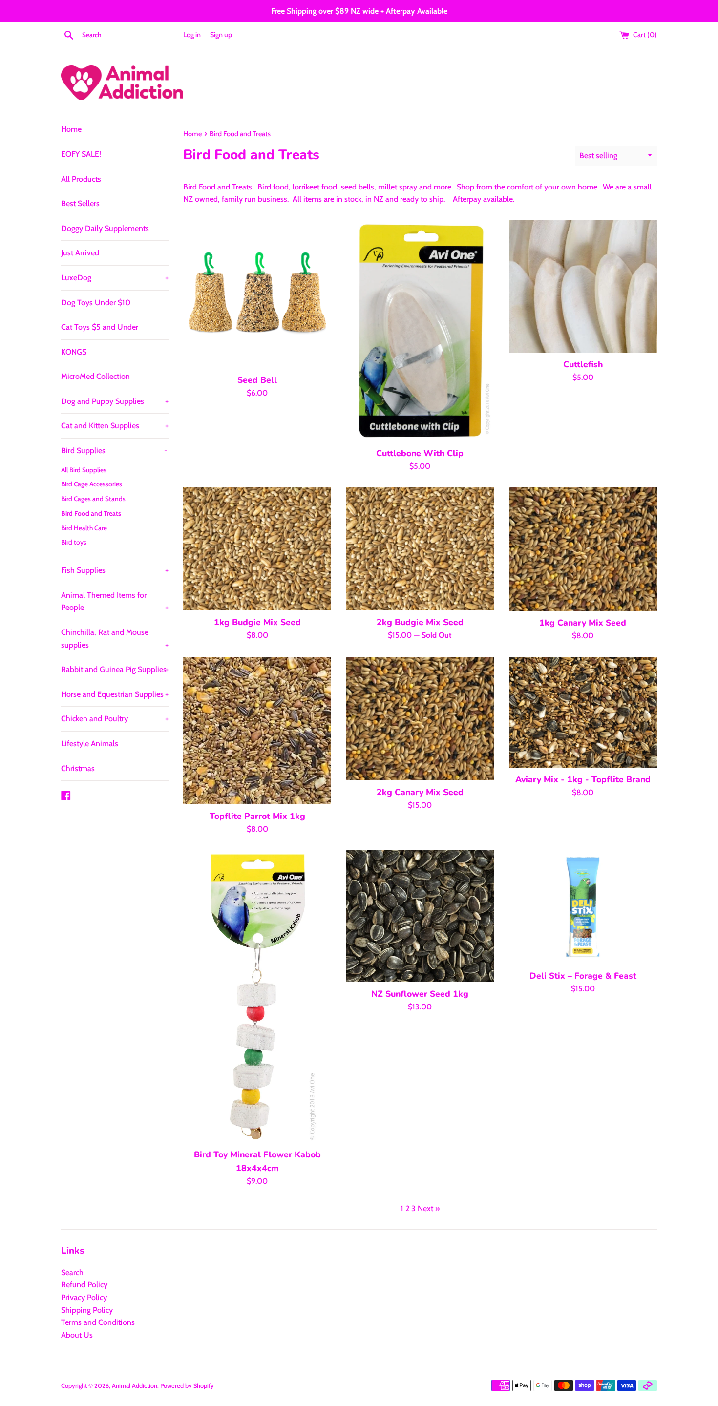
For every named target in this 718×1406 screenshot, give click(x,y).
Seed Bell (257, 380)
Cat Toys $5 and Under (99, 327)
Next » (429, 1208)
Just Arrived (80, 252)
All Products (81, 179)
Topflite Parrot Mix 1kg (257, 816)
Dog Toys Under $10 (95, 302)
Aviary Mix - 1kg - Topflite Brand (583, 779)
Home (71, 129)
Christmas (78, 768)
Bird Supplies (114, 450)
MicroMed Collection (95, 376)
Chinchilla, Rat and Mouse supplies (115, 639)
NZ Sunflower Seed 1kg (419, 994)
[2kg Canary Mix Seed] (420, 718)
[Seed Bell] (257, 294)
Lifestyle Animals (89, 743)
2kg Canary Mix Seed (420, 792)
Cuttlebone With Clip (420, 453)
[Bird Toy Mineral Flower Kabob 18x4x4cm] (257, 996)
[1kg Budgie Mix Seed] (257, 548)
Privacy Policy (84, 1297)
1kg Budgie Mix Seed (257, 622)
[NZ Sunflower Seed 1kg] (420, 916)
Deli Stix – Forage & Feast (582, 976)
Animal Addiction (134, 1385)
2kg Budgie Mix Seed (420, 622)
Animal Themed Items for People (115, 601)
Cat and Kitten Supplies (115, 425)
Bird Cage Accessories (91, 484)
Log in (192, 34)
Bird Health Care (84, 528)
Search (72, 1272)
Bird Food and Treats (91, 513)
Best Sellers (80, 203)
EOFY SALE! (81, 154)
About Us (77, 1335)
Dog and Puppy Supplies (115, 401)
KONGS (73, 352)
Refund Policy (84, 1284)
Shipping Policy (87, 1310)
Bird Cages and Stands (93, 499)
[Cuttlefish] (583, 286)
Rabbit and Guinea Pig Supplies (115, 669)
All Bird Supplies (83, 470)
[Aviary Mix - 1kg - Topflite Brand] (583, 712)
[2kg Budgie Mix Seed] (420, 548)
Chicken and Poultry (115, 718)
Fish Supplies (115, 570)
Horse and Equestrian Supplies (115, 694)
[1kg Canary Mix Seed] (583, 549)
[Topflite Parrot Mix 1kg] (257, 731)
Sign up (221, 34)
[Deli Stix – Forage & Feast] (583, 907)
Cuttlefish (583, 364)
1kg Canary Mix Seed (582, 623)
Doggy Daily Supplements (105, 228)
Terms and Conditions (98, 1322)
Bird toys (73, 542)
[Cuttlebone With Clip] (420, 330)
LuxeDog (115, 277)
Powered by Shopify (187, 1385)
